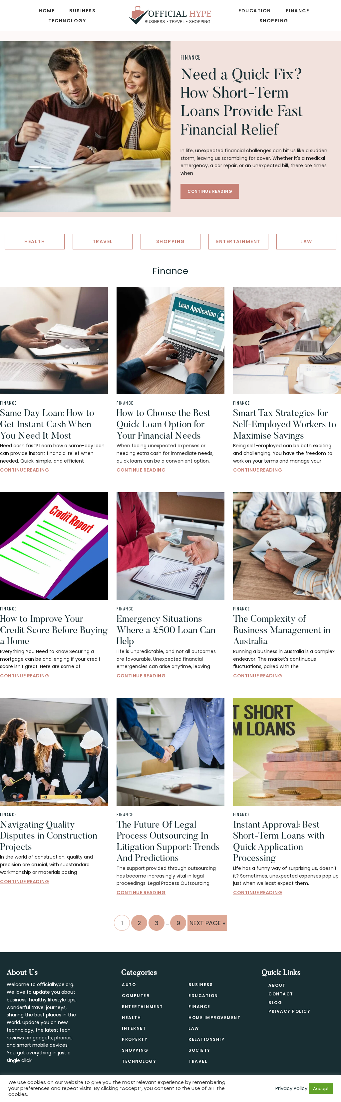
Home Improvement (214, 1017)
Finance (190, 57)
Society (199, 1050)
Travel (197, 1061)
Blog (275, 1002)
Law (193, 1028)
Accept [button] (321, 1088)
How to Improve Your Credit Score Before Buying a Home (54, 630)
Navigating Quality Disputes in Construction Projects (48, 836)
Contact (280, 994)
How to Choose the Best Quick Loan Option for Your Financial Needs (163, 425)
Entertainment (142, 1006)
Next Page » (207, 924)
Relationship (206, 1039)
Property (135, 1039)
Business (200, 984)
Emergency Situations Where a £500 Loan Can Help (166, 630)
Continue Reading (209, 191)
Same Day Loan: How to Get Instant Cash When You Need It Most (47, 425)
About (277, 985)
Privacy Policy (289, 1011)
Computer (136, 995)
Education (203, 995)
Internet (134, 1028)
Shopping (135, 1050)
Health (131, 1017)
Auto (129, 984)
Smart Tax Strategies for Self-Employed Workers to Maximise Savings (284, 425)
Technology (139, 1061)
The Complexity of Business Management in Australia (281, 630)
